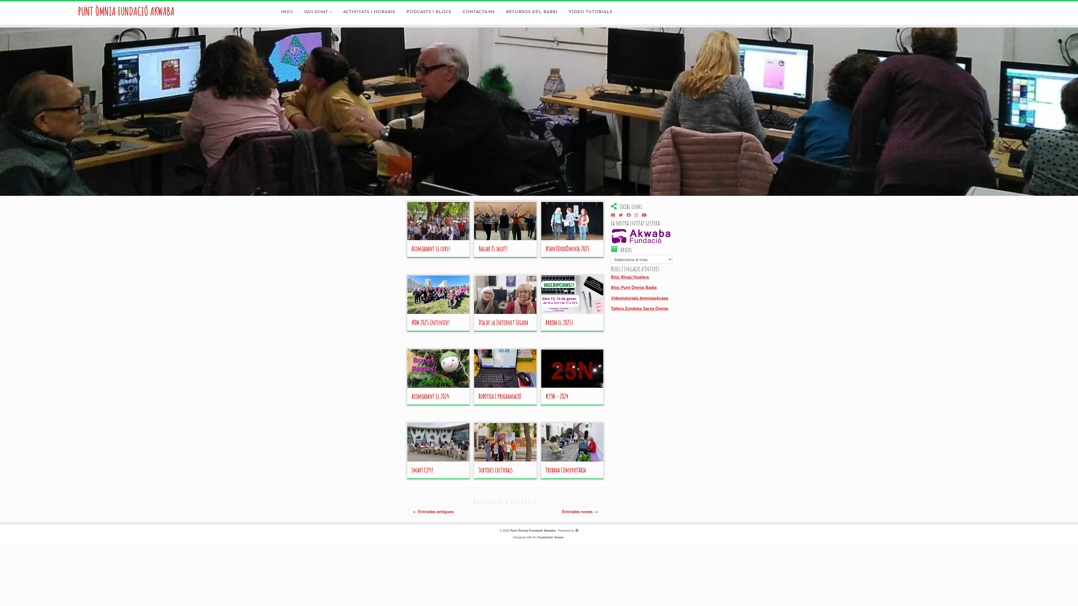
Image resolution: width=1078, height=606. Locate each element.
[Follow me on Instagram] (638, 215)
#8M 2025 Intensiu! (431, 322)
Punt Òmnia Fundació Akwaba (126, 11)
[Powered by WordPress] (577, 531)
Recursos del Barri (531, 12)
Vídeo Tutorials (590, 12)
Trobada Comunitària (565, 470)
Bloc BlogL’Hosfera (630, 277)
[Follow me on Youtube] (646, 215)
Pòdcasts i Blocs (428, 12)
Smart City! (422, 470)
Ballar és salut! (493, 248)
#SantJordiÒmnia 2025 (567, 248)
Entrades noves (580, 511)
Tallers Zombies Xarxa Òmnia (639, 308)
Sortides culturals (496, 470)
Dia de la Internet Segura (503, 322)
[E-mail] (615, 215)
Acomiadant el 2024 (430, 396)
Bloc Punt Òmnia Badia (634, 287)
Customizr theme (550, 537)
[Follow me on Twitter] (623, 215)
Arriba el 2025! (559, 322)
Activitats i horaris (369, 12)
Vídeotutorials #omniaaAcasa (639, 298)
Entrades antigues (433, 511)
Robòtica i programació (500, 396)
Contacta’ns (478, 12)
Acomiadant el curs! (431, 248)
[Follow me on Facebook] (630, 215)
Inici (287, 12)
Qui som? (316, 12)
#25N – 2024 (556, 396)
